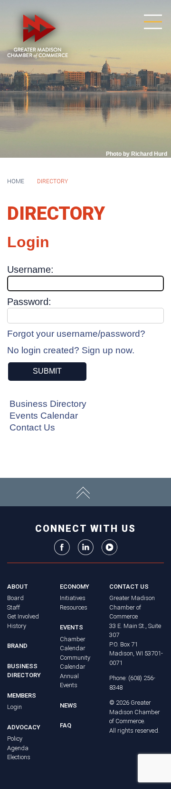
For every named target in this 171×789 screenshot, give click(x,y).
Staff (13, 607)
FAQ (65, 725)
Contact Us (32, 427)
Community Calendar (75, 662)
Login (14, 706)
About (17, 586)
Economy (74, 586)
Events (71, 627)
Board (15, 597)
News (68, 705)
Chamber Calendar (73, 644)
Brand (17, 645)
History (16, 625)
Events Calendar (44, 416)
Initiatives (73, 597)
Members (21, 695)
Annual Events (69, 680)
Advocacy (23, 727)
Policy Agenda (17, 743)
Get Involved (23, 616)
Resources (73, 607)
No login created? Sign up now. (70, 350)
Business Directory (48, 404)
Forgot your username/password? (76, 334)
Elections (18, 757)
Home (15, 181)
